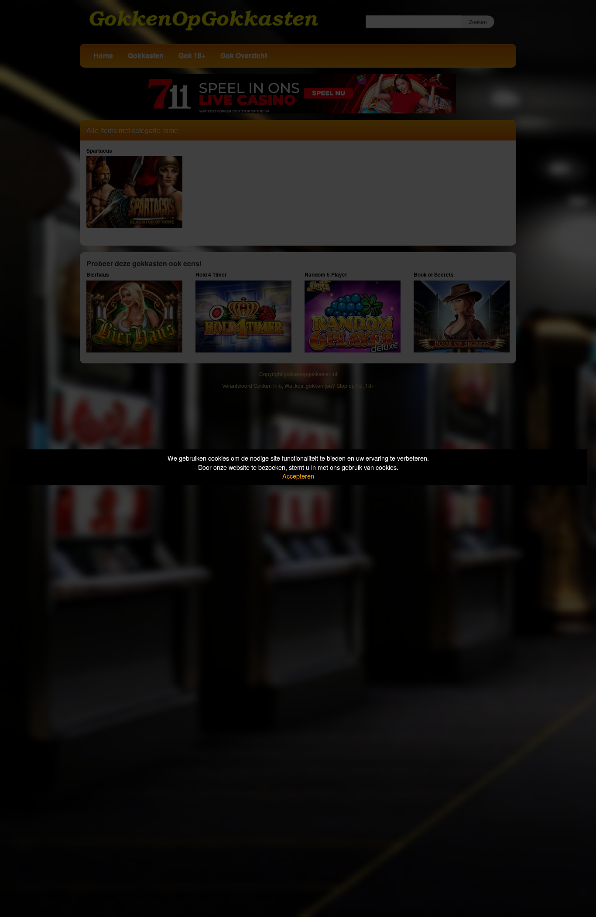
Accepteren (298, 475)
